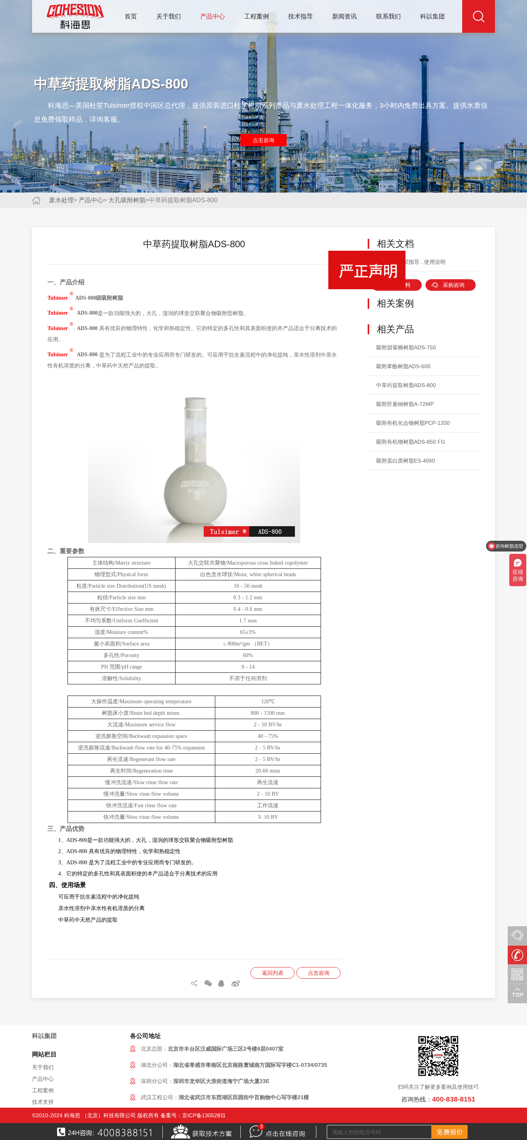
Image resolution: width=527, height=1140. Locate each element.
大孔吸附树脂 (126, 200)
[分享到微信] (208, 983)
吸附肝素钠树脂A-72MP (405, 404)
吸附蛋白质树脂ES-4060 (405, 461)
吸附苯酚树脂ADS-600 (403, 366)
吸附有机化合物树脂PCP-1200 (413, 423)
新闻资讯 (344, 16)
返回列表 (273, 973)
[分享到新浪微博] (235, 983)
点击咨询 (263, 140)
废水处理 (61, 200)
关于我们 (168, 16)
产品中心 (212, 16)
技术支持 (43, 1102)
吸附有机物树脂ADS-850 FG (410, 442)
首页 (131, 16)
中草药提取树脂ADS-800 (406, 385)
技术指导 (300, 16)
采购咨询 (454, 285)
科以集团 (432, 16)
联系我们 (388, 16)
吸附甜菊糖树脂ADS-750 (406, 347)
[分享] (195, 983)
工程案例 (256, 16)
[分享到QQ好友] (222, 983)
